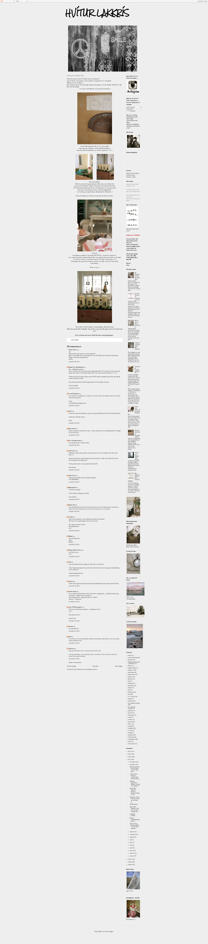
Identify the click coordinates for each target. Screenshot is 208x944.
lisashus (70, 517)
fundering (131, 672)
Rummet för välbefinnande (75, 367)
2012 (130, 757)
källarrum (131, 692)
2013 (130, 754)
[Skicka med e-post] (71, 340)
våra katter (131, 743)
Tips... (129, 724)
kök (129, 694)
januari (132, 856)
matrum (130, 701)
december (133, 762)
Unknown (71, 648)
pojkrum (130, 710)
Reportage (131, 715)
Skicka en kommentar (75, 662)
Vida (69, 562)
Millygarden (72, 487)
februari (132, 853)
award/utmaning (133, 657)
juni (131, 842)
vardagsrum (131, 739)
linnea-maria (72, 428)
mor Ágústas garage (134, 703)
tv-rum (130, 730)
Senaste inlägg (71, 666)
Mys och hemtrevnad (74, 440)
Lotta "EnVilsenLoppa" (75, 607)
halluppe (130, 683)
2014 (130, 751)
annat (129, 655)
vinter (129, 741)
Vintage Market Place (74, 550)
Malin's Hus (71, 505)
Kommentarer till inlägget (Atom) (87, 669)
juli (131, 840)
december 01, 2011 (74, 586)
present (130, 713)
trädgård (130, 728)
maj (131, 845)
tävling (130, 732)
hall (129, 681)
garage (130, 676)
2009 (130, 862)
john (69, 636)
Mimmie (70, 536)
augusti (132, 837)
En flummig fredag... (137, 274)
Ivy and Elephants (73, 393)
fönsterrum (131, 674)
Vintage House (72, 349)
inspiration (131, 685)
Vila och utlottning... (137, 432)
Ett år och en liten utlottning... (137, 324)
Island (130, 687)
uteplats (130, 735)
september (133, 834)
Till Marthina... (134, 804)
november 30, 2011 (74, 361)
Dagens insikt (132, 668)
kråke (70, 411)
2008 (130, 864)
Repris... (137, 452)
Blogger (111, 931)
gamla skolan (72, 591)
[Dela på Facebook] (76, 340)
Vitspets (70, 581)
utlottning (131, 737)
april (131, 848)
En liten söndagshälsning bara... (135, 820)
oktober (132, 831)
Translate (133, 111)
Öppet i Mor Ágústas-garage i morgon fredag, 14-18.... (135, 791)
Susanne (70, 626)
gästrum (130, 679)
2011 (130, 759)
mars (131, 850)
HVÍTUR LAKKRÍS (97, 12)
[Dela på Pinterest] (78, 340)
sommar (130, 719)
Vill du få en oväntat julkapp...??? (137, 370)
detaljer (130, 670)
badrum (130, 659)
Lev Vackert (131, 696)
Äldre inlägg (118, 666)
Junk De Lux (72, 451)
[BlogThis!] (73, 340)
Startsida (95, 666)
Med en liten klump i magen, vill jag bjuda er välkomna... (134, 390)
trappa (130, 726)
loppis (129, 699)
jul (129, 690)
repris (129, 717)
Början (130, 665)
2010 (130, 859)
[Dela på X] (74, 340)
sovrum (130, 721)
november (133, 764)
